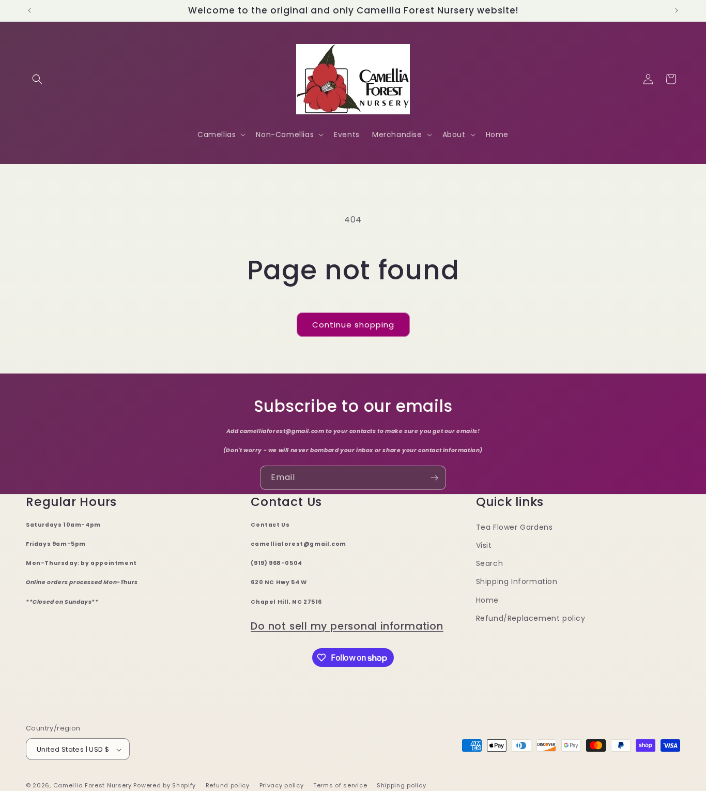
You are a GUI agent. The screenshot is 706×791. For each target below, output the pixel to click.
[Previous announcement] (29, 10)
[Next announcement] (676, 10)
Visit (484, 545)
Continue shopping (353, 324)
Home (487, 600)
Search (489, 564)
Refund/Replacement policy (531, 618)
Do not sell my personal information (347, 626)
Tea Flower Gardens (514, 527)
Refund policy (228, 785)
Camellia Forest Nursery (92, 786)
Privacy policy (281, 785)
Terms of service (340, 785)
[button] (37, 79)
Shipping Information (517, 582)
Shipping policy (401, 785)
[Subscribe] (434, 478)
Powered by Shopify (164, 786)
